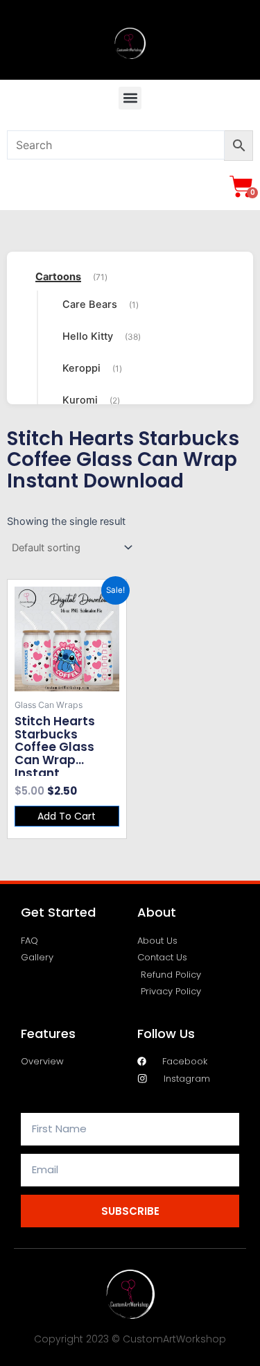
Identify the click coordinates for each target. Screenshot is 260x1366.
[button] (130, 98)
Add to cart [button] (66, 816)
